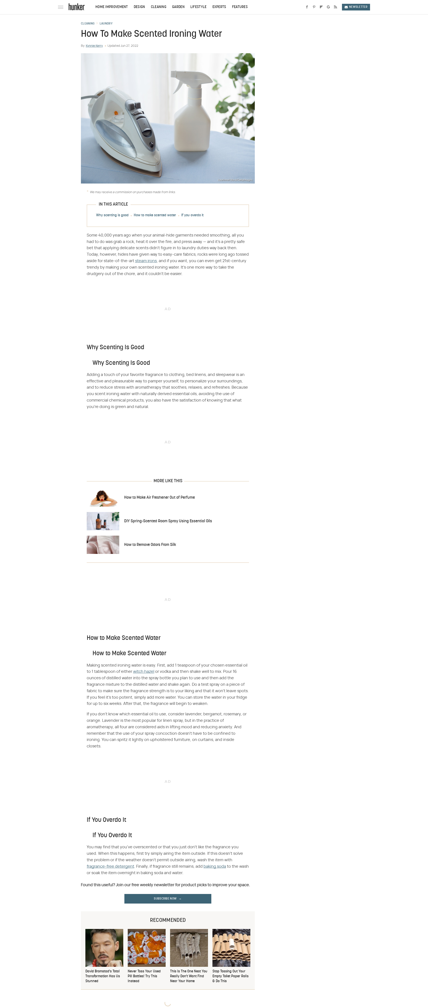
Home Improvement (111, 7)
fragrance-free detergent (110, 867)
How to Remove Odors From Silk (150, 545)
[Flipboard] (321, 7)
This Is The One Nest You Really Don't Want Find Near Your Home (188, 976)
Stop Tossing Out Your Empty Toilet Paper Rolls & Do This (230, 976)
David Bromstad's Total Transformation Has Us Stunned (102, 976)
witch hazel (143, 672)
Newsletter (358, 7)
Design (139, 7)
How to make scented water (155, 215)
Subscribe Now (165, 898)
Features (240, 7)
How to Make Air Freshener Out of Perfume (159, 498)
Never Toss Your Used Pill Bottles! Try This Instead (144, 976)
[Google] (328, 7)
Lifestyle (198, 7)
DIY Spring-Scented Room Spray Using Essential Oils (168, 521)
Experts (219, 7)
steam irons (146, 261)
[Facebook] (307, 7)
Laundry (106, 23)
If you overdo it (192, 215)
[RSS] (335, 7)
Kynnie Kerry (94, 45)
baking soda (215, 867)
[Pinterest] (314, 7)
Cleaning (158, 7)
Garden (178, 7)
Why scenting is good (112, 215)
